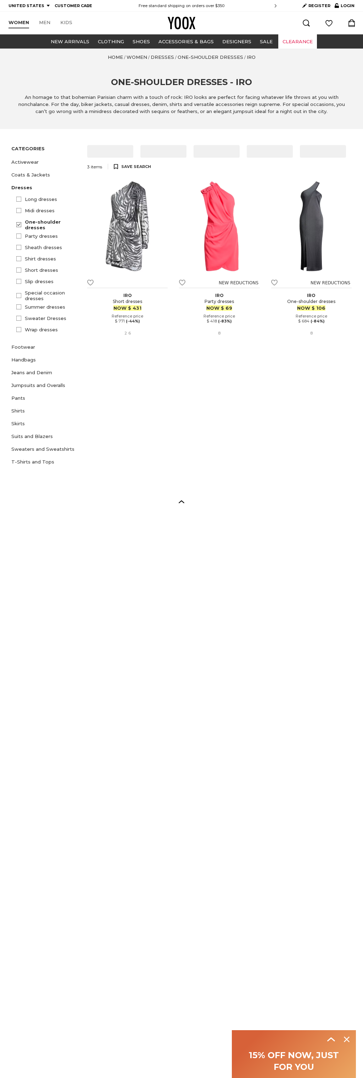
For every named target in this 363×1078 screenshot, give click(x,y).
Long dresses (41, 199)
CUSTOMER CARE (73, 5)
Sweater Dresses (45, 318)
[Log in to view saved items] (329, 23)
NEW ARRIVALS (70, 41)
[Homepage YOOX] (181, 23)
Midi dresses (40, 210)
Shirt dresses (40, 259)
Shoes (141, 41)
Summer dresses (45, 307)
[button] (45, 162)
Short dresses (41, 270)
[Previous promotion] (87, 6)
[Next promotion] (275, 6)
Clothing (111, 41)
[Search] (306, 23)
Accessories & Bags (186, 41)
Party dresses (41, 236)
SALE (266, 41)
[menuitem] (19, 22)
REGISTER (319, 5)
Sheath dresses (43, 247)
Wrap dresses (41, 329)
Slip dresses (39, 281)
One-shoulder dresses (43, 224)
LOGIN (344, 7)
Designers (236, 41)
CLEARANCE (298, 41)
